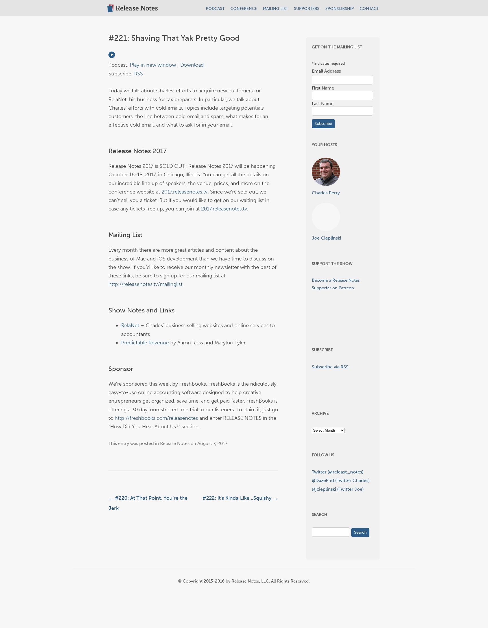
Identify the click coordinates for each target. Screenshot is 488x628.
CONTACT (369, 8)
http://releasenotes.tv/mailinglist (145, 284)
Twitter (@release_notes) (337, 472)
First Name (323, 88)
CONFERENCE (243, 8)
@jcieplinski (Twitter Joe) (338, 489)
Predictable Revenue (145, 343)
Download (192, 65)
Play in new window (153, 65)
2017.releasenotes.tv (185, 192)
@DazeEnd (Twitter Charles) (341, 480)
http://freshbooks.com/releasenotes (156, 418)
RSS (138, 74)
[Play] (111, 56)
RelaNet (130, 325)
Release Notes (174, 443)
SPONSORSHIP (339, 8)
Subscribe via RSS (330, 367)
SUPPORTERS (306, 8)
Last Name (323, 103)
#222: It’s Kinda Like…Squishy (240, 498)
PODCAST (215, 8)
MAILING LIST (275, 8)
